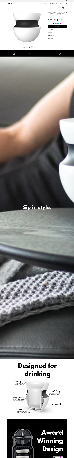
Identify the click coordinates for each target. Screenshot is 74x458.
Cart (66, 3)
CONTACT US (61, 3)
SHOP (45, 3)
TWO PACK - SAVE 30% (52, 19)
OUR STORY (54, 3)
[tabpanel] (27, 25)
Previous (9, 26)
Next (45, 26)
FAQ (50, 3)
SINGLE (62, 19)
